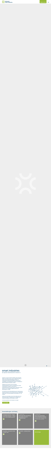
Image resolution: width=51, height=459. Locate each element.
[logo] (7, 2)
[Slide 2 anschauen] (47, 365)
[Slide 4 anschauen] (49, 365)
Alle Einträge (38, 432)
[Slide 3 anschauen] (48, 365)
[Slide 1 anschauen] (46, 365)
